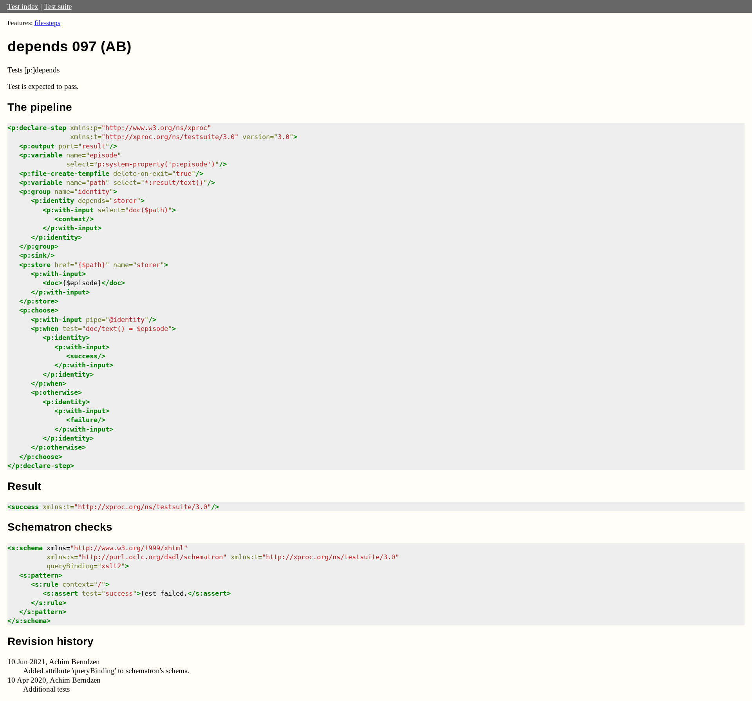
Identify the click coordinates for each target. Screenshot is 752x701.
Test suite (58, 6)
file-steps (47, 23)
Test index (22, 6)
